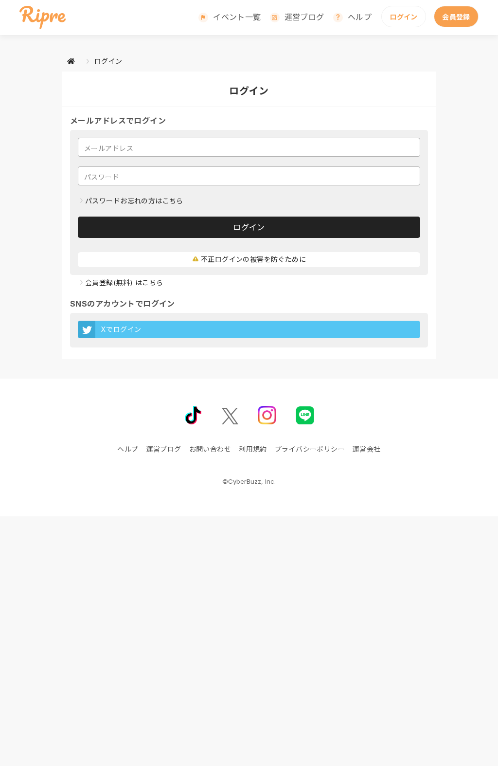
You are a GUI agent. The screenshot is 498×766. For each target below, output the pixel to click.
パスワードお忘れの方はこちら (134, 201)
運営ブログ (304, 17)
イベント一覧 (237, 17)
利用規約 (253, 449)
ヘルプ (360, 17)
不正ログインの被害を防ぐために (253, 259)
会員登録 (456, 17)
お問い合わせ (210, 449)
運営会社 (367, 449)
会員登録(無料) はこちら (124, 282)
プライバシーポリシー (310, 449)
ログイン (404, 17)
